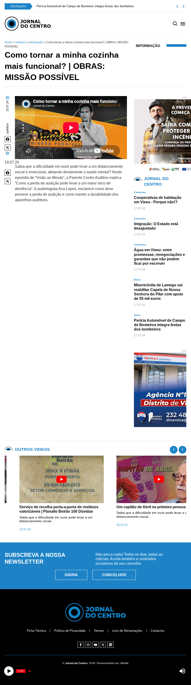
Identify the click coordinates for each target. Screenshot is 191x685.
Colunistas (140, 192)
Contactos (157, 630)
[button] (8, 139)
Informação (36, 42)
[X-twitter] (103, 645)
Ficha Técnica (36, 630)
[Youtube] (95, 645)
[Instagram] (88, 645)
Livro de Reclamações (127, 630)
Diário (137, 279)
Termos (99, 630)
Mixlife (124, 663)
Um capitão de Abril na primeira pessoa (136, 507)
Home (8, 42)
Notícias (20, 42)
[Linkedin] (110, 645)
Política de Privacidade (69, 630)
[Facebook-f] (81, 645)
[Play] (9, 671)
